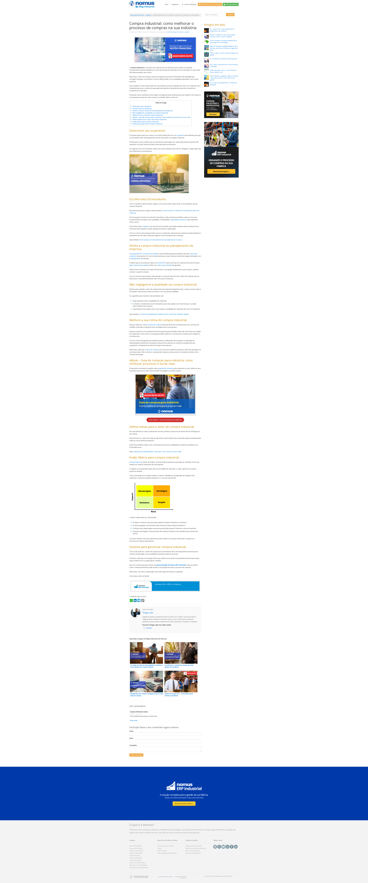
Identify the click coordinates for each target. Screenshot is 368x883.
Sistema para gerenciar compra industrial (147, 124)
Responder (134, 720)
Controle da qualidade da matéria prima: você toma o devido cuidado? (164, 314)
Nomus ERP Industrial (135, 846)
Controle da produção (135, 858)
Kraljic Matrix (135, 462)
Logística (148, 15)
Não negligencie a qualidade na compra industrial (150, 113)
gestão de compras (166, 368)
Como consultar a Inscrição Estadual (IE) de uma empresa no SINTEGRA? (223, 41)
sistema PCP (161, 263)
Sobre (166, 4)
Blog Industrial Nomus (137, 15)
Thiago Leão (147, 612)
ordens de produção (164, 265)
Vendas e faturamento (136, 853)
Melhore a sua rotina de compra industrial (148, 115)
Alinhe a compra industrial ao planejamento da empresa (153, 111)
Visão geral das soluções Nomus (138, 867)
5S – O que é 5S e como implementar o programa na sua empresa (222, 30)
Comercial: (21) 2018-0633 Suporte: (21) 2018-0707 (218, 876)
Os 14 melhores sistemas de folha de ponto (223, 59)
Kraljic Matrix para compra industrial (146, 122)
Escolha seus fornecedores (142, 108)
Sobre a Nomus (161, 851)
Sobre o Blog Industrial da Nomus (167, 853)
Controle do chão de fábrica (137, 863)
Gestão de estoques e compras (175, 32)
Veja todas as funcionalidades (138, 865)
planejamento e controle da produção (144, 254)
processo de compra (154, 325)
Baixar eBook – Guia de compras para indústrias (165, 420)
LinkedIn (149, 628)
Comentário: (133, 745)
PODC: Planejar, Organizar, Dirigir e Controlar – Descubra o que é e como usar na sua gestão (224, 78)
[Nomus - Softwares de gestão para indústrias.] (142, 4)
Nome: (131, 731)
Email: (131, 738)
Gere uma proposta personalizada (195, 848)
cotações (146, 226)
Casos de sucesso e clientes (165, 846)
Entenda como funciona (136, 851)
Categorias (174, 4)
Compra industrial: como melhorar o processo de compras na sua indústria (163, 25)
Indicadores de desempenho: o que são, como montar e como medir (157, 452)
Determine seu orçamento (142, 106)
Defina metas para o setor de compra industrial (149, 119)
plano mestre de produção (138, 265)
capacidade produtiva (178, 220)
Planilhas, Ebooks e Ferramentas (210, 4)
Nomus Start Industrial (135, 848)
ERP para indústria (231, 4)
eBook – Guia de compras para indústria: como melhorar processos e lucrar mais (161, 117)
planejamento (136, 258)
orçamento (180, 135)
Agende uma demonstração (193, 846)
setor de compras (152, 350)
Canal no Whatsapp (190, 4)
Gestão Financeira (134, 855)
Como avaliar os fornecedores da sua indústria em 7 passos (160, 240)
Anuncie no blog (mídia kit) (192, 853)
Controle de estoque (135, 860)
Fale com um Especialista (192, 851)
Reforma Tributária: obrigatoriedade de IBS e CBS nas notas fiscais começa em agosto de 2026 (224, 48)
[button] (184, 793)
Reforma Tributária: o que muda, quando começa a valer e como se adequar (222, 36)
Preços (159, 848)
